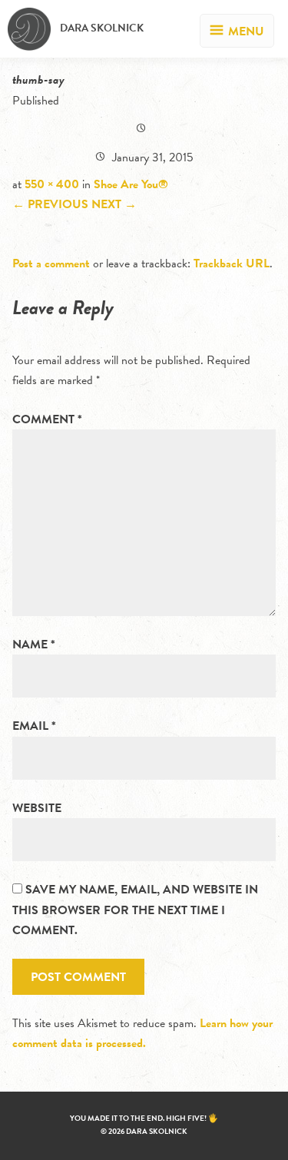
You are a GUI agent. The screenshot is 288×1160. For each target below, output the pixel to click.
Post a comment (51, 263)
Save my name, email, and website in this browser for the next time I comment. (135, 910)
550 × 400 (52, 184)
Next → (114, 204)
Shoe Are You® (131, 184)
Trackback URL (232, 263)
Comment (47, 419)
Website (36, 808)
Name (33, 644)
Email (34, 726)
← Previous (50, 204)
